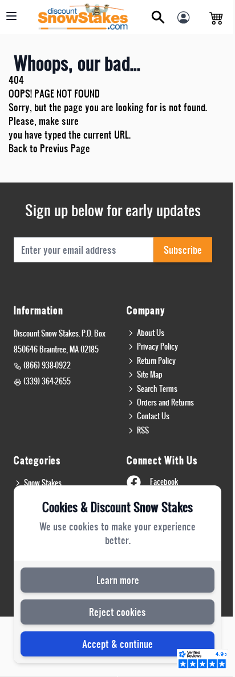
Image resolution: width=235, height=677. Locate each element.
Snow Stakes (43, 482)
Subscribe (183, 249)
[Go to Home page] (83, 17)
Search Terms (157, 388)
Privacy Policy (157, 346)
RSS (143, 430)
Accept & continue (117, 643)
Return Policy (156, 360)
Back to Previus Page (49, 148)
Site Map (150, 374)
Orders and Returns (165, 402)
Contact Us (153, 416)
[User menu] (186, 20)
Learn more (117, 579)
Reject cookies (117, 611)
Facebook (164, 481)
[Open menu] (11, 16)
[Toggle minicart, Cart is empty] (216, 17)
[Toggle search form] (158, 17)
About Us (150, 332)
